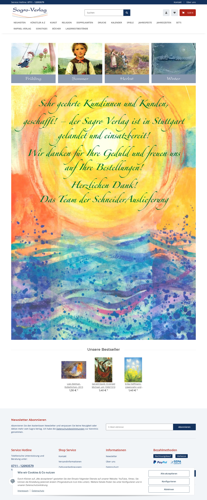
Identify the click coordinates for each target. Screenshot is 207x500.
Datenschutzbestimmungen (70, 428)
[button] (166, 12)
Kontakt (178, 2)
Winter (173, 79)
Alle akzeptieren (169, 473)
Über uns (191, 2)
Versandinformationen (70, 461)
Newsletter (111, 456)
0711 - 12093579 (22, 466)
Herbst (126, 79)
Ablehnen (169, 489)
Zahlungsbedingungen (70, 467)
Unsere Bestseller (103, 349)
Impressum (23, 490)
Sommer (80, 79)
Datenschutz (38, 490)
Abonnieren (184, 427)
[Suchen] (126, 12)
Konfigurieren (169, 481)
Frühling (33, 79)
